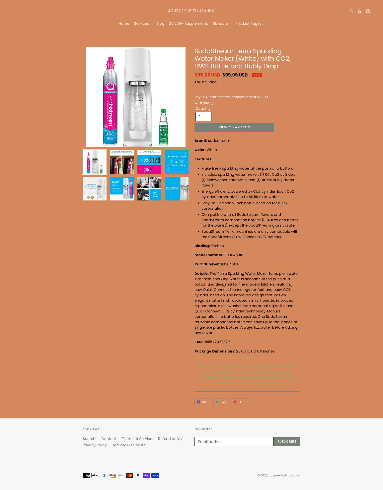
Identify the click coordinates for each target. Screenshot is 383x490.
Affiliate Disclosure (129, 445)
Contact (108, 438)
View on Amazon (234, 127)
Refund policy (170, 438)
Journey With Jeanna (191, 11)
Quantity (203, 108)
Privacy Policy (95, 445)
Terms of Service (137, 438)
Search (89, 438)
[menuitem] (124, 23)
